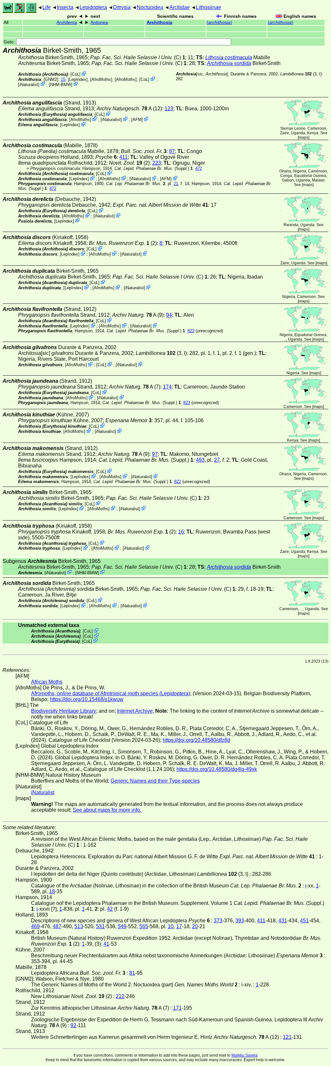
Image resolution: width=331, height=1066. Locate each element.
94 (169, 315)
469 (35, 926)
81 (132, 973)
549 (122, 926)
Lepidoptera (93, 7)
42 (110, 909)
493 (200, 460)
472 (198, 168)
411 (123, 157)
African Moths (46, 682)
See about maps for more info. (107, 810)
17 (179, 926)
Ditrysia (122, 7)
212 (120, 996)
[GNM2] (51, 79)
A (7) (134, 387)
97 (155, 454)
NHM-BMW (60, 84)
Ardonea (99, 22)
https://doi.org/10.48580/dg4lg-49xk (216, 769)
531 (100, 926)
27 (217, 460)
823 (190, 330)
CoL (75, 74)
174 (167, 387)
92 (73, 1025)
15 (63, 79)
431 (282, 920)
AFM (137, 119)
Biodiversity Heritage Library (63, 711)
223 (156, 163)
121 (287, 1037)
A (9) (138, 315)
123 (169, 108)
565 (143, 926)
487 (57, 926)
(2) (129, 163)
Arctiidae (179, 7)
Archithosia (159, 22)
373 (218, 920)
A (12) (129, 108)
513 (78, 926)
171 (177, 1008)
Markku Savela (244, 1055)
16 (181, 531)
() (219, 22)
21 (176, 183)
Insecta (65, 7)
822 (177, 481)
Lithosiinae (208, 7)
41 (106, 944)
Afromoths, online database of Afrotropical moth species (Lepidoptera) (110, 693)
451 (304, 920)
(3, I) (301, 73)
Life (46, 7)
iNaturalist (28, 84)
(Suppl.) (151, 168)
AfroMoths (101, 79)
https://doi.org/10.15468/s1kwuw (86, 699)
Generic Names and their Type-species (155, 781)
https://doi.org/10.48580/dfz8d (196, 740)
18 (52, 891)
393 (239, 920)
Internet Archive (135, 711)
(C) (137, 57)
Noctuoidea (150, 7)
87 (172, 151)
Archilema (67, 22)
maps (303, 137)
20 (195, 926)
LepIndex (77, 79)
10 (171, 926)
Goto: (10, 41)
